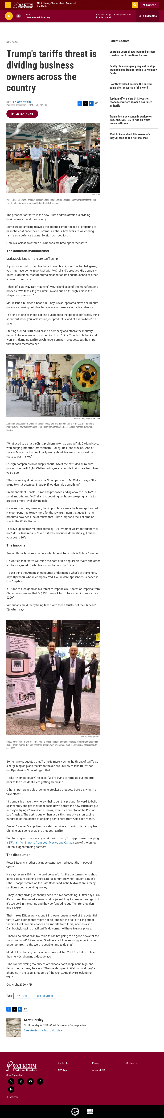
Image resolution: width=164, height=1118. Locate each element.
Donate (151, 5)
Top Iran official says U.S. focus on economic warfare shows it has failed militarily (131, 102)
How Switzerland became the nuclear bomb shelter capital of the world (131, 85)
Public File (63, 1063)
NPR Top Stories (45, 996)
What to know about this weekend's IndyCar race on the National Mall (130, 136)
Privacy (96, 1063)
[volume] (18, 16)
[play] (8, 16)
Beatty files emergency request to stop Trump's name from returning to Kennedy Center (133, 69)
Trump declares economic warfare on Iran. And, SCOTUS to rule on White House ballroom (131, 120)
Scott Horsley (23, 101)
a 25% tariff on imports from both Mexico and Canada (40, 842)
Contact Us (131, 1063)
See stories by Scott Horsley (43, 1030)
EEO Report (64, 1070)
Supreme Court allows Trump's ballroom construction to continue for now (132, 53)
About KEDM (98, 1070)
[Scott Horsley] (13, 1027)
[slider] (23, 16)
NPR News (12, 41)
